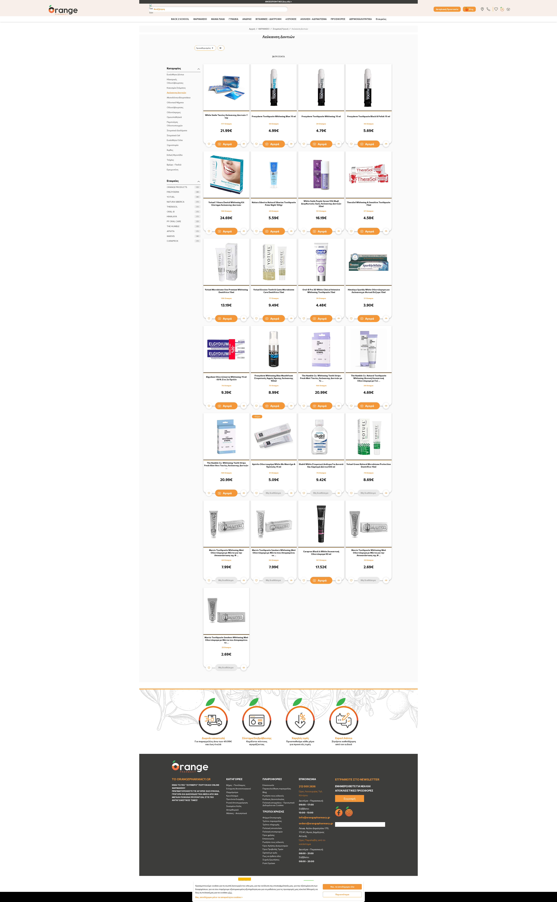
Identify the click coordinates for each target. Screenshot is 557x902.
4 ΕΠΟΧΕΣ (290, 19)
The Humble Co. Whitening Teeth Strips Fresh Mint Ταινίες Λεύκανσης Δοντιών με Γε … (321, 378)
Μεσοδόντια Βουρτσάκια (178, 97)
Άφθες (170, 150)
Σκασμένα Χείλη (233, 806)
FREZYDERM (183, 192)
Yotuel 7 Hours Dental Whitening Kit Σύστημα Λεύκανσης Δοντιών (226, 203)
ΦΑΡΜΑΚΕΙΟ (200, 19)
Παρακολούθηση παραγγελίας (277, 788)
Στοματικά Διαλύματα (177, 130)
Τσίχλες (170, 160)
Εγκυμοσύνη (172, 169)
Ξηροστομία (172, 145)
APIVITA (183, 231)
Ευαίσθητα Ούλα (175, 140)
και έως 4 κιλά (213, 744)
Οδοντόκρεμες (174, 112)
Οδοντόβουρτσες (175, 107)
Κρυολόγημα (232, 795)
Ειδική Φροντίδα (174, 155)
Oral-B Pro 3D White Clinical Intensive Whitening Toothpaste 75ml (321, 290)
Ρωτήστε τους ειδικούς (273, 795)
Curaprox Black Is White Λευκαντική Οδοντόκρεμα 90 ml (321, 552)
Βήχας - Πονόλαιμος (235, 785)
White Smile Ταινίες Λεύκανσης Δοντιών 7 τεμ (226, 116)
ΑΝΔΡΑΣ (247, 19)
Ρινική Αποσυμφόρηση (237, 802)
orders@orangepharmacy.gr (315, 823)
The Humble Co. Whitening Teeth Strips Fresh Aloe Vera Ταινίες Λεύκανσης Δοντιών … (226, 465)
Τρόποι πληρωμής (271, 824)
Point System (269, 863)
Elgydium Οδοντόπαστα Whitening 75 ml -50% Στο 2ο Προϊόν (226, 378)
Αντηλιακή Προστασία (447, 9)
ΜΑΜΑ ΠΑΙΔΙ (218, 19)
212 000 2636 (307, 786)
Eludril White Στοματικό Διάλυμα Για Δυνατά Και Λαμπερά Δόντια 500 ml (321, 465)
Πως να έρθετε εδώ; (272, 856)
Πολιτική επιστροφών (273, 831)
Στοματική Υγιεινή (280, 29)
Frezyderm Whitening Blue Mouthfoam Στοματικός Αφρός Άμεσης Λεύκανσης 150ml (273, 378)
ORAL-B (183, 211)
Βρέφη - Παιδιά (174, 164)
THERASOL (183, 206)
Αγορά (227, 144)
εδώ (230, 892)
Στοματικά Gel (173, 135)
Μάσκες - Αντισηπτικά (236, 813)
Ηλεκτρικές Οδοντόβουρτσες (175, 81)
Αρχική (252, 29)
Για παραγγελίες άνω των (209, 741)
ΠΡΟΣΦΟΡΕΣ (338, 19)
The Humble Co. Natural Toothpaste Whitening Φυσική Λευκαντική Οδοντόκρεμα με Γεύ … (368, 378)
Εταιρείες (381, 19)
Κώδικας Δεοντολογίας (273, 799)
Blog (471, 9)
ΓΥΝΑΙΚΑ (233, 19)
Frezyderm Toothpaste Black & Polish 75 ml (368, 116)
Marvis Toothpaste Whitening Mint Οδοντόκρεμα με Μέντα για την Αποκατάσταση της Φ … (226, 553)
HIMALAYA (183, 216)
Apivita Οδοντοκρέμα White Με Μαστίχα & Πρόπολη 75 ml (273, 465)
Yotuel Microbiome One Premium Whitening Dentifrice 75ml (226, 290)
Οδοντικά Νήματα (175, 102)
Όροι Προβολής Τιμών (273, 849)
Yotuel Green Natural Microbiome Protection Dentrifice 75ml (368, 465)
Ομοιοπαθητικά (174, 117)
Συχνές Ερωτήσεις (271, 859)
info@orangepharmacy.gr (314, 817)
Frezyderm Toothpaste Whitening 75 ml (321, 116)
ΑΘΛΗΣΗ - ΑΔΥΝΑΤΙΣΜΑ (313, 19)
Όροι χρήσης (269, 835)
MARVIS (183, 236)
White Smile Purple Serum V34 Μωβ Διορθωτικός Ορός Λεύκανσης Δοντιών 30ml (321, 203)
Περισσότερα (342, 894)
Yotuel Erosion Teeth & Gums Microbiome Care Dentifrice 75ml (273, 290)
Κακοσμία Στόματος (176, 88)
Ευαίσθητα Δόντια (175, 74)
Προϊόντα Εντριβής (235, 799)
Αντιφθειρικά (232, 809)
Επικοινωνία (268, 785)
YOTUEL (183, 197)
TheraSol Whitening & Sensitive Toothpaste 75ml (368, 203)
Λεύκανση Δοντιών (176, 92)
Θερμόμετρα (232, 792)
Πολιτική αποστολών (272, 828)
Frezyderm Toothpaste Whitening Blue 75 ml (274, 116)
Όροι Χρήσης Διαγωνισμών (275, 845)
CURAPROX (183, 241)
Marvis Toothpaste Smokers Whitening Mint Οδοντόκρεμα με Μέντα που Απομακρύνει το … (274, 553)
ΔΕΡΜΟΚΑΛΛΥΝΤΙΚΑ (360, 19)
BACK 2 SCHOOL (180, 19)
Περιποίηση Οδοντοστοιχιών (175, 124)
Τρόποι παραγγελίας (272, 821)
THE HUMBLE (183, 226)
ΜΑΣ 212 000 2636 (283, 1)
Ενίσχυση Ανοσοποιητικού (238, 788)
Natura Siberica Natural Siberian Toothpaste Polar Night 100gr (274, 203)
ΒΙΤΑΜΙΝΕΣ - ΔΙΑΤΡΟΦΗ (268, 19)
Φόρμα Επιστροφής (272, 817)
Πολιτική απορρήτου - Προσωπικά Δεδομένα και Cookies (278, 803)
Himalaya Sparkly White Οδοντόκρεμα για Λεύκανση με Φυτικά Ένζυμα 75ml (368, 290)
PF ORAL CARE (183, 221)
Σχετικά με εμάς (270, 852)
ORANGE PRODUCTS (183, 187)
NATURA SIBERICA (183, 201)
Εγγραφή (350, 798)
